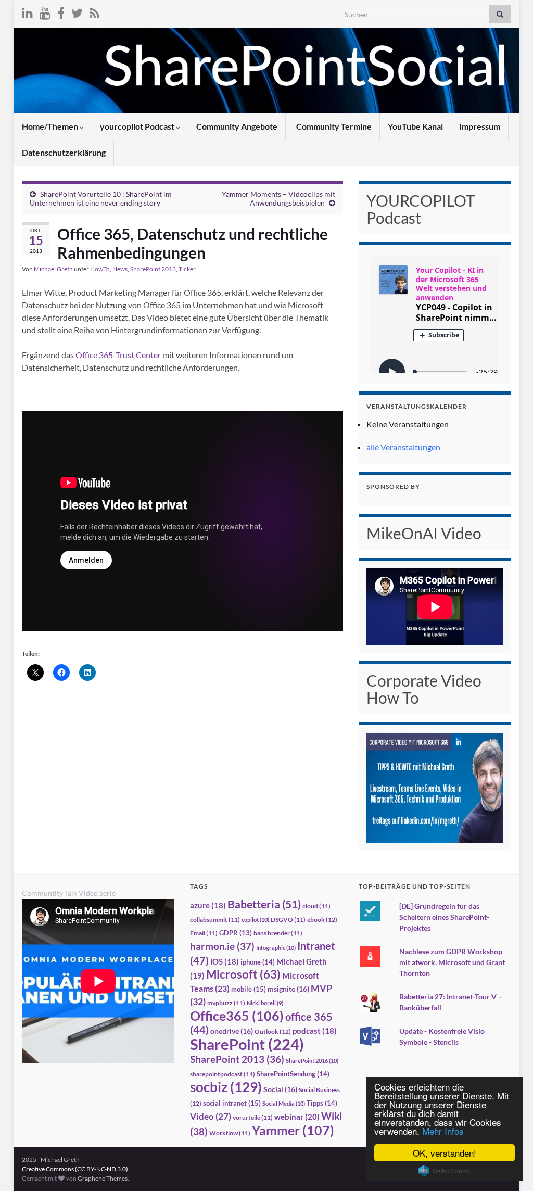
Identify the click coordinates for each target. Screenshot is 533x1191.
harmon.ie (222, 946)
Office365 (237, 1015)
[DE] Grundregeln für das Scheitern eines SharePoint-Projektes (444, 917)
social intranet (232, 1103)
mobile (248, 989)
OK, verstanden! (444, 1152)
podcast (315, 1031)
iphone (257, 962)
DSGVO (288, 919)
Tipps (322, 1103)
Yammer (293, 1130)
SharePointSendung (293, 1074)
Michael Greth (53, 269)
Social (280, 1089)
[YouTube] (45, 11)
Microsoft (243, 974)
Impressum (479, 126)
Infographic (276, 947)
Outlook (273, 1031)
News (120, 269)
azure (208, 905)
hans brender (277, 933)
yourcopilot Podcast (138, 126)
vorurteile (253, 1117)
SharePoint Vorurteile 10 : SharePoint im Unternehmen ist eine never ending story (101, 198)
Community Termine (333, 126)
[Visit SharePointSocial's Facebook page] (61, 11)
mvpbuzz (226, 1003)
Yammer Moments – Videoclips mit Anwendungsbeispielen (278, 198)
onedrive (231, 1031)
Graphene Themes (103, 1178)
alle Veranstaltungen (403, 447)
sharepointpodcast (222, 1074)
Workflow (229, 1133)
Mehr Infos (443, 1130)
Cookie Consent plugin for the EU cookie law (444, 1170)
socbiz (226, 1087)
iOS (224, 961)
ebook (322, 919)
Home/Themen (51, 126)
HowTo (100, 269)
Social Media (283, 1103)
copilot (255, 919)
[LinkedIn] (27, 11)
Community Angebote (236, 126)
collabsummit (215, 919)
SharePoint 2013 (153, 269)
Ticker (187, 269)
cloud (316, 906)
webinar (297, 1116)
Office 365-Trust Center (118, 355)
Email (204, 933)
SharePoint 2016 (312, 1060)
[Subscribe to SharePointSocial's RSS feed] (94, 11)
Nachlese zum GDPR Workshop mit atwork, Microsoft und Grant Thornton (452, 962)
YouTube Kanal (415, 126)
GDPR (235, 933)
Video (210, 1116)
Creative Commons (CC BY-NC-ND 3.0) (75, 1169)
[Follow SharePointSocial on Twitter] (77, 11)
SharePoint (247, 1044)
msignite (288, 988)
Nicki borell (265, 1002)
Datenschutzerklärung (64, 152)
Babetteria (264, 904)
